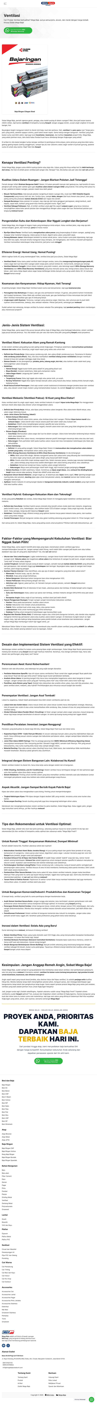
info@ (5, 1367)
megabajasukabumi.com (15, 1367)
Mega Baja (62, 1395)
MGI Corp (50, 1395)
